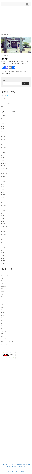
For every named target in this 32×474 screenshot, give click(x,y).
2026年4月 (4, 126)
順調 (2, 106)
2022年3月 (4, 247)
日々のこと (25, 71)
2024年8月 (4, 179)
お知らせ (3, 273)
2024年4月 (4, 189)
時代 (2, 328)
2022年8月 (4, 234)
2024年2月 (4, 194)
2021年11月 (4, 258)
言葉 (2, 346)
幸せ (18, 71)
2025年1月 (4, 165)
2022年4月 (4, 245)
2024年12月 (4, 168)
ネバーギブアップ (5, 103)
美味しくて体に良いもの (7, 341)
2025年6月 (4, 152)
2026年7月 (4, 118)
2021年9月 (4, 263)
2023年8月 (4, 205)
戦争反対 (3, 320)
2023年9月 (4, 202)
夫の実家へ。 (6, 59)
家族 (16, 71)
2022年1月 (4, 252)
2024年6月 (4, 184)
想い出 (21, 71)
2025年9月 (4, 144)
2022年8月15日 (4, 55)
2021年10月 (4, 260)
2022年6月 (4, 239)
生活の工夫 (4, 333)
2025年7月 (4, 150)
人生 (9, 71)
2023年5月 (4, 213)
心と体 (3, 312)
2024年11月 (4, 171)
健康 (2, 288)
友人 (2, 294)
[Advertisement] (16, 20)
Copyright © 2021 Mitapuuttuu (16, 471)
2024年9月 (4, 176)
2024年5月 (4, 187)
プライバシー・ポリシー (8, 465)
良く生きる (4, 344)
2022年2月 (4, 250)
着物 (2, 336)
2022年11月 (4, 226)
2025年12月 (4, 136)
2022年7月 (4, 237)
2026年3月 (4, 128)
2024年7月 (4, 181)
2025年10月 (4, 142)
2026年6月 (4, 121)
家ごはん (3, 302)
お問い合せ (22, 466)
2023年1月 (4, 221)
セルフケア (4, 278)
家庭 (2, 304)
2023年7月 (4, 208)
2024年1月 (4, 197)
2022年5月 (4, 242)
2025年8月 (4, 147)
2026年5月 (4, 123)
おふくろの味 (4, 101)
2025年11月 (4, 139)
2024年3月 (4, 192)
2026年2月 (4, 131)
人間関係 (12, 71)
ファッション (4, 280)
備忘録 (3, 291)
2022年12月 (4, 223)
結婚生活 (3, 339)
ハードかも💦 (4, 95)
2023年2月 (4, 218)
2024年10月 (4, 173)
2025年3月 (4, 160)
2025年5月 (4, 155)
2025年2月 (4, 163)
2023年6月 (4, 210)
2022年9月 (4, 231)
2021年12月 (4, 255)
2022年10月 (4, 229)
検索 (4, 80)
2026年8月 (4, 115)
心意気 (3, 98)
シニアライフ (4, 71)
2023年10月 (4, 200)
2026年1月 (4, 134)
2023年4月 (4, 216)
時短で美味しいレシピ (6, 331)
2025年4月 (4, 157)
